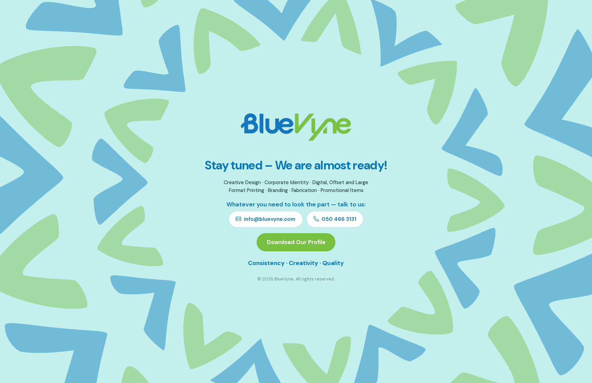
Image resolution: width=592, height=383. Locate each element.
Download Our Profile (296, 242)
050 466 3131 (339, 219)
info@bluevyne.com (269, 219)
